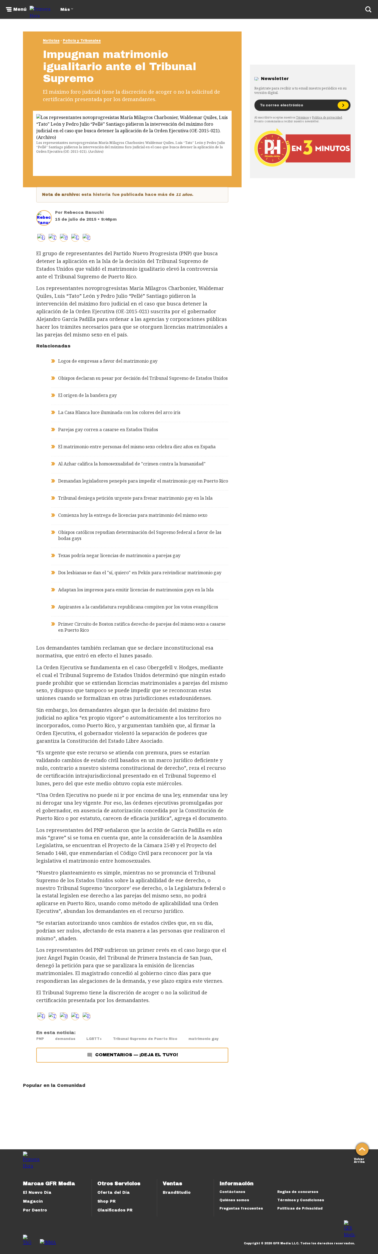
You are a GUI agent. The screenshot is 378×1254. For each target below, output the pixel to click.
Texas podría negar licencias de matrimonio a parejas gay (119, 555)
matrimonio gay (203, 1039)
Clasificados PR (115, 1210)
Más (65, 9)
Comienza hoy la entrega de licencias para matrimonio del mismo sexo (132, 515)
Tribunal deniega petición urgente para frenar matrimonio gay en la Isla (135, 498)
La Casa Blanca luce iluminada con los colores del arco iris (119, 412)
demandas (65, 1039)
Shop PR (106, 1201)
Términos (302, 117)
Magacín (33, 1201)
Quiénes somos (234, 1200)
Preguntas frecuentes (241, 1208)
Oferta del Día (113, 1192)
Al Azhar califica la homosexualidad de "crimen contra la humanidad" (132, 464)
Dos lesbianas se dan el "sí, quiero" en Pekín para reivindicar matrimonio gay (139, 573)
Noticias (51, 41)
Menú (20, 9)
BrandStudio (177, 1192)
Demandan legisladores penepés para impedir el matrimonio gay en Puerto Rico (143, 481)
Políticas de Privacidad (300, 1208)
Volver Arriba (359, 1160)
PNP (40, 1039)
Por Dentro (35, 1210)
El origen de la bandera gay (87, 395)
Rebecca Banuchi (84, 212)
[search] (368, 9)
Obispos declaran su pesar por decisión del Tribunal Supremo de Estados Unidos (143, 378)
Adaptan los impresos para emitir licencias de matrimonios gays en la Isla (136, 590)
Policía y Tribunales (82, 41)
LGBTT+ (94, 1039)
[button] (52, 238)
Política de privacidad (327, 117)
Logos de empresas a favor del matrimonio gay (107, 361)
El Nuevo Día (37, 1192)
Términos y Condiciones (300, 1200)
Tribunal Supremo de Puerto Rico (145, 1039)
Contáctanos (232, 1192)
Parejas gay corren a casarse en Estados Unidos (108, 429)
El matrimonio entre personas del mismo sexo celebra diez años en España (137, 447)
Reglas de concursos (297, 1192)
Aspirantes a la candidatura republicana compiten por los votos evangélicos (138, 607)
